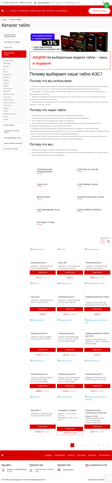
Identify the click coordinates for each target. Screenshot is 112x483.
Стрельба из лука (9, 103)
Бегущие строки (11, 149)
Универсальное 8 (39, 374)
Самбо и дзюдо (8, 100)
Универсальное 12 (94, 374)
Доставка (42, 11)
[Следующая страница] (108, 445)
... (94, 445)
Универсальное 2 (93, 262)
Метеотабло (9, 125)
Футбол (5, 117)
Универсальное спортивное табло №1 (95, 411)
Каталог (13, 11)
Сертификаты (61, 11)
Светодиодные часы (12, 138)
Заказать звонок (99, 11)
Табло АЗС (8, 47)
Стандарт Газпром (67, 410)
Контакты (51, 11)
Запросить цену (70, 433)
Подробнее (42, 272)
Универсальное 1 (39, 262)
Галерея (33, 11)
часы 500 (35, 296)
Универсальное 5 (66, 333)
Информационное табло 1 (97, 298)
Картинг (6, 86)
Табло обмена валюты (13, 143)
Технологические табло (11, 131)
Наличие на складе (12, 42)
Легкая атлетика (8, 94)
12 (98, 445)
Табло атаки (7, 105)
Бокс (5, 69)
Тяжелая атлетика (9, 114)
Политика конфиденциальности (34, 479)
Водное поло (7, 75)
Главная (4, 19)
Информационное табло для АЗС (97, 335)
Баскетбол (6, 63)
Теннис (5, 111)
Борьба (5, 72)
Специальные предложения (10, 36)
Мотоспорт (6, 97)
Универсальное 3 (66, 296)
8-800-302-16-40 (40, 469)
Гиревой (6, 83)
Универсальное (8, 61)
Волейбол (6, 77)
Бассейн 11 (36, 410)
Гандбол (6, 80)
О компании (23, 11)
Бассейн (6, 66)
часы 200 (62, 262)
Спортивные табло (9, 54)
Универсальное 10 (66, 374)
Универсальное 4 (39, 333)
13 (103, 445)
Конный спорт (7, 89)
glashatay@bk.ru (68, 469)
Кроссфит (6, 91)
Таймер (5, 108)
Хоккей (5, 119)
